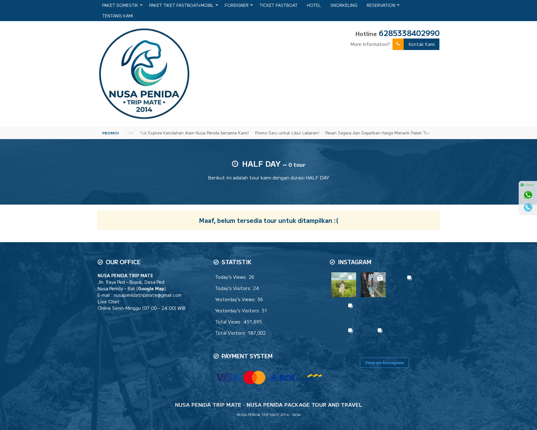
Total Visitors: (231, 333)
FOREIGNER (237, 5)
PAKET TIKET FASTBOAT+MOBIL (181, 5)
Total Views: (229, 322)
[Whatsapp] (528, 195)
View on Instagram (384, 362)
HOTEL (314, 5)
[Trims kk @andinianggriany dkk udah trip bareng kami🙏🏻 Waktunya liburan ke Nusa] (373, 337)
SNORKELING (343, 5)
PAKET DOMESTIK (120, 5)
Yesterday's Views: (236, 299)
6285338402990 (409, 32)
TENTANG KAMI (117, 16)
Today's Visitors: (234, 288)
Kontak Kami (422, 44)
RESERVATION (381, 5)
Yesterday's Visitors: (238, 310)
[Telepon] (528, 207)
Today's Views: (232, 277)
